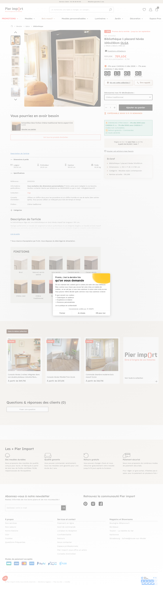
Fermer (62, 313)
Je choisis (81, 313)
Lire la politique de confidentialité (66, 305)
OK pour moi (100, 313)
